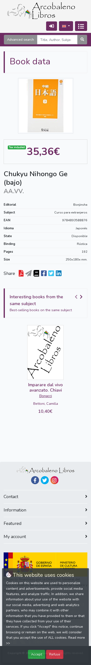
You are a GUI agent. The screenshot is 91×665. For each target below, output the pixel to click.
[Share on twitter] (51, 274)
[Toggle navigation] (81, 26)
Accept (36, 654)
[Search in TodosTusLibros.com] (36, 274)
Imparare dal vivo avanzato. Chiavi (45, 387)
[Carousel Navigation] (79, 297)
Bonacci (45, 396)
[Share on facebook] (44, 274)
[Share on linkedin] (58, 274)
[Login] (51, 25)
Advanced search (20, 39)
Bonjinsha (80, 204)
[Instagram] (54, 480)
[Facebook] (35, 480)
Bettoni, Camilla (45, 403)
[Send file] (28, 274)
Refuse (54, 654)
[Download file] (21, 274)
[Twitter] (45, 480)
